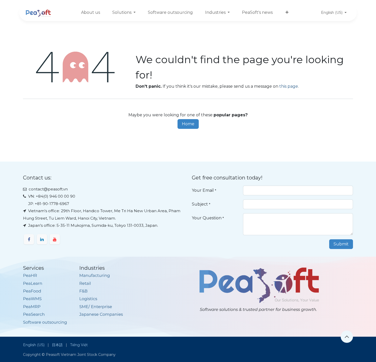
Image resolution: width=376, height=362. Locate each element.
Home (188, 123)
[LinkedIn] (42, 239)
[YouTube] (55, 239)
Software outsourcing (45, 322)
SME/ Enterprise (95, 306)
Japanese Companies (101, 314)
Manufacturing (94, 275)
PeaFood (32, 291)
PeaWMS (32, 299)
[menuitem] (90, 12)
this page (288, 86)
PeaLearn (32, 283)
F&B (83, 291)
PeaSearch (34, 314)
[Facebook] (29, 239)
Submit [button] (341, 244)
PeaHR (30, 275)
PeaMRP (31, 306)
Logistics (88, 299)
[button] (347, 337)
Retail (85, 283)
